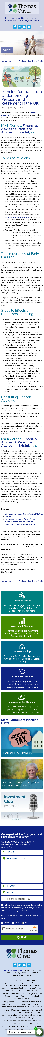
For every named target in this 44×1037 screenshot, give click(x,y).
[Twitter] (20, 27)
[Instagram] (29, 27)
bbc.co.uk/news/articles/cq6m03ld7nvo (24, 514)
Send (24, 937)
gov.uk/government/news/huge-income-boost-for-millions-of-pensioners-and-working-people (20, 521)
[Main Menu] (40, 27)
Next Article (38, 61)
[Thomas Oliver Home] (22, 8)
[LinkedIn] (24, 27)
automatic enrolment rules (17, 217)
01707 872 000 (32, 21)
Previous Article (25, 61)
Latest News (6, 62)
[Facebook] (15, 27)
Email (17, 923)
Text (26, 923)
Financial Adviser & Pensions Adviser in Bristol (19, 128)
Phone (6, 923)
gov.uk (8, 516)
